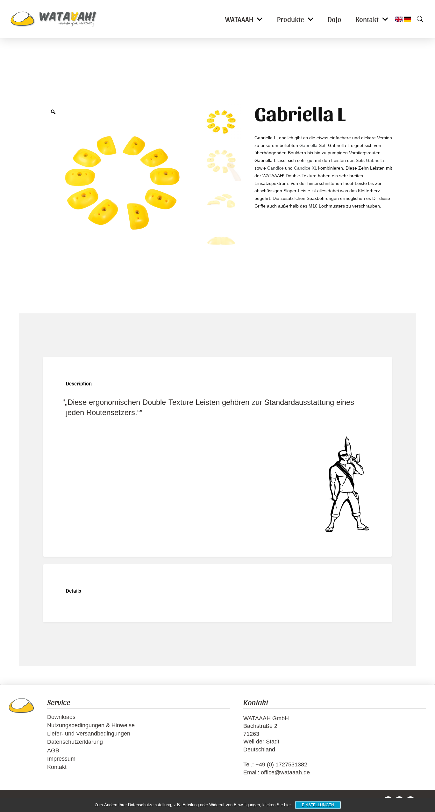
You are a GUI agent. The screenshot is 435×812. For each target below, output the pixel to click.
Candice (275, 168)
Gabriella (308, 145)
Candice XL (305, 168)
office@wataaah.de (285, 772)
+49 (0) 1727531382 (281, 764)
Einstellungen (318, 805)
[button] (418, 19)
